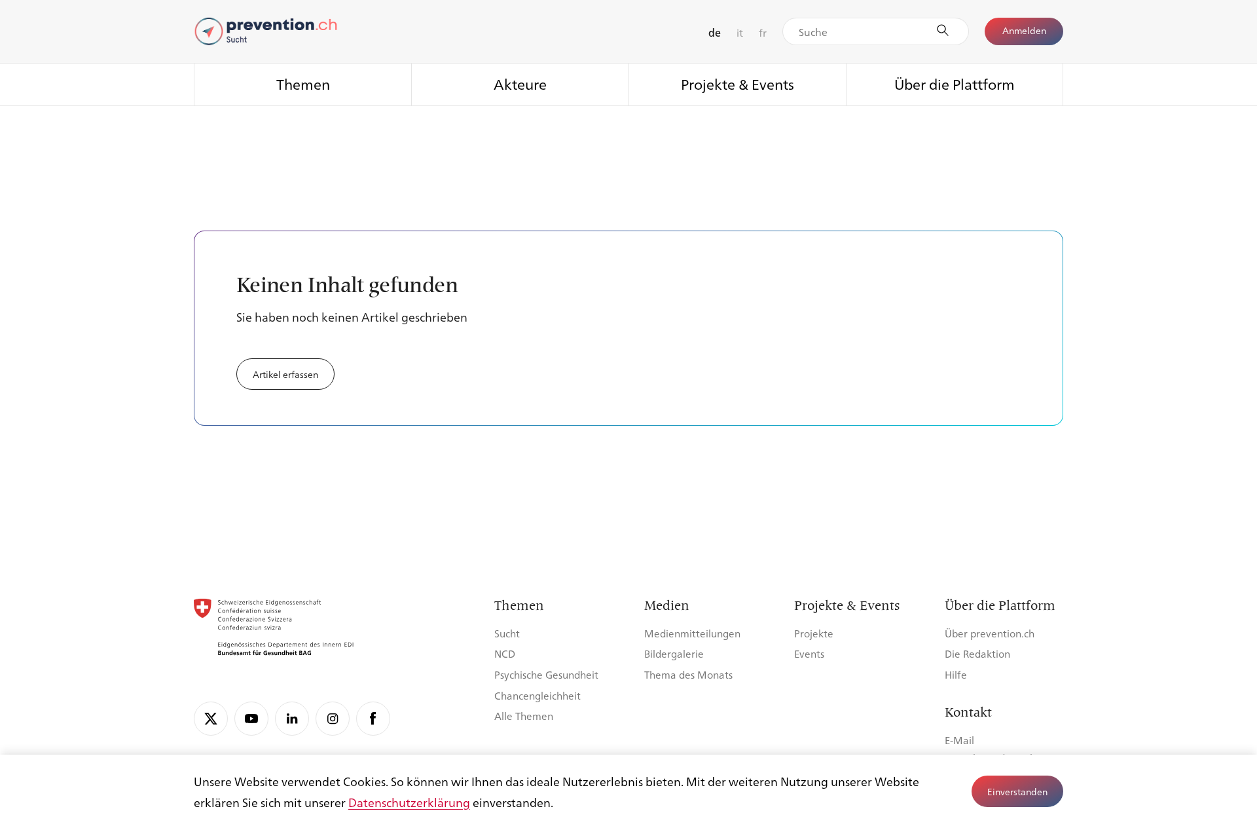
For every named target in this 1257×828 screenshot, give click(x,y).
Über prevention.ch (989, 633)
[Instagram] (333, 719)
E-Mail (959, 740)
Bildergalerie (674, 653)
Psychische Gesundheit (546, 674)
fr (763, 32)
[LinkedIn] (292, 719)
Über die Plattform (954, 83)
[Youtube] (251, 719)
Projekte (813, 633)
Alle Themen (523, 716)
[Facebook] (373, 719)
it (740, 32)
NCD (504, 653)
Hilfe (956, 674)
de (714, 32)
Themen (303, 83)
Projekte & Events (737, 83)
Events (809, 653)
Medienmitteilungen (692, 633)
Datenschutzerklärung (409, 802)
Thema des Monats (688, 674)
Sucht (507, 633)
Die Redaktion (977, 653)
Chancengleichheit (537, 695)
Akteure (520, 83)
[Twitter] (211, 719)
